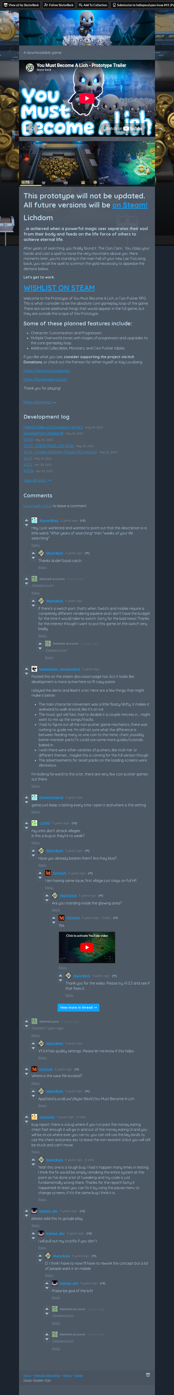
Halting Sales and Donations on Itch (53, 427)
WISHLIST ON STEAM (59, 287)
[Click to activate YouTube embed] (87, 947)
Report (67, 1375)
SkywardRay (48, 520)
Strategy (38, 1380)
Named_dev (48, 1211)
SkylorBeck (54, 553)
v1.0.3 (28, 458)
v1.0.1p (29, 470)
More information (38, 402)
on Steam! (129, 204)
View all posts (35, 480)
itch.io (27, 1375)
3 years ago (75, 579)
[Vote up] (26, 520)
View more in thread (76, 1007)
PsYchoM (59, 873)
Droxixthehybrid (51, 797)
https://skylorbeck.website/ (47, 370)
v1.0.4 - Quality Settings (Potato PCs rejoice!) (60, 452)
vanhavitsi (47, 1117)
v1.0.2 (28, 464)
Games (28, 1380)
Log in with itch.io (38, 506)
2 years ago (69, 520)
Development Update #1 (44, 433)
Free (48, 1380)
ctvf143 (44, 823)
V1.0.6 (28, 439)
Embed (79, 1375)
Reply (35, 545)
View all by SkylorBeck (47, 1375)
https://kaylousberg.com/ (45, 379)
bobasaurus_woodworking (59, 669)
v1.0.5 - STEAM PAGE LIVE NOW (49, 445)
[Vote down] (26, 525)
